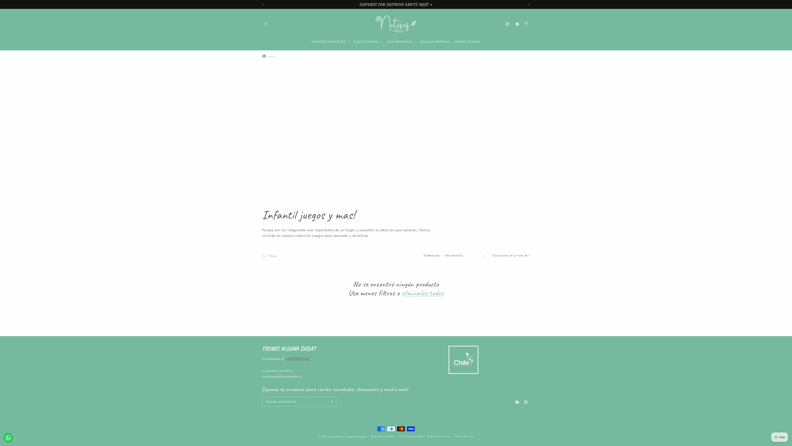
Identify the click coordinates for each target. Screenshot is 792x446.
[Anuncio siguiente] (528, 4)
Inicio (271, 56)
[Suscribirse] (331, 402)
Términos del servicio (439, 436)
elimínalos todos (422, 293)
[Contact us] (8, 438)
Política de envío (464, 436)
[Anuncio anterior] (263, 4)
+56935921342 (297, 358)
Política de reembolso (383, 436)
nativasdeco (335, 436)
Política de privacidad (411, 436)
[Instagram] (507, 24)
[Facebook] (517, 24)
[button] (266, 24)
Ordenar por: (432, 255)
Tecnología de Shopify (354, 436)
